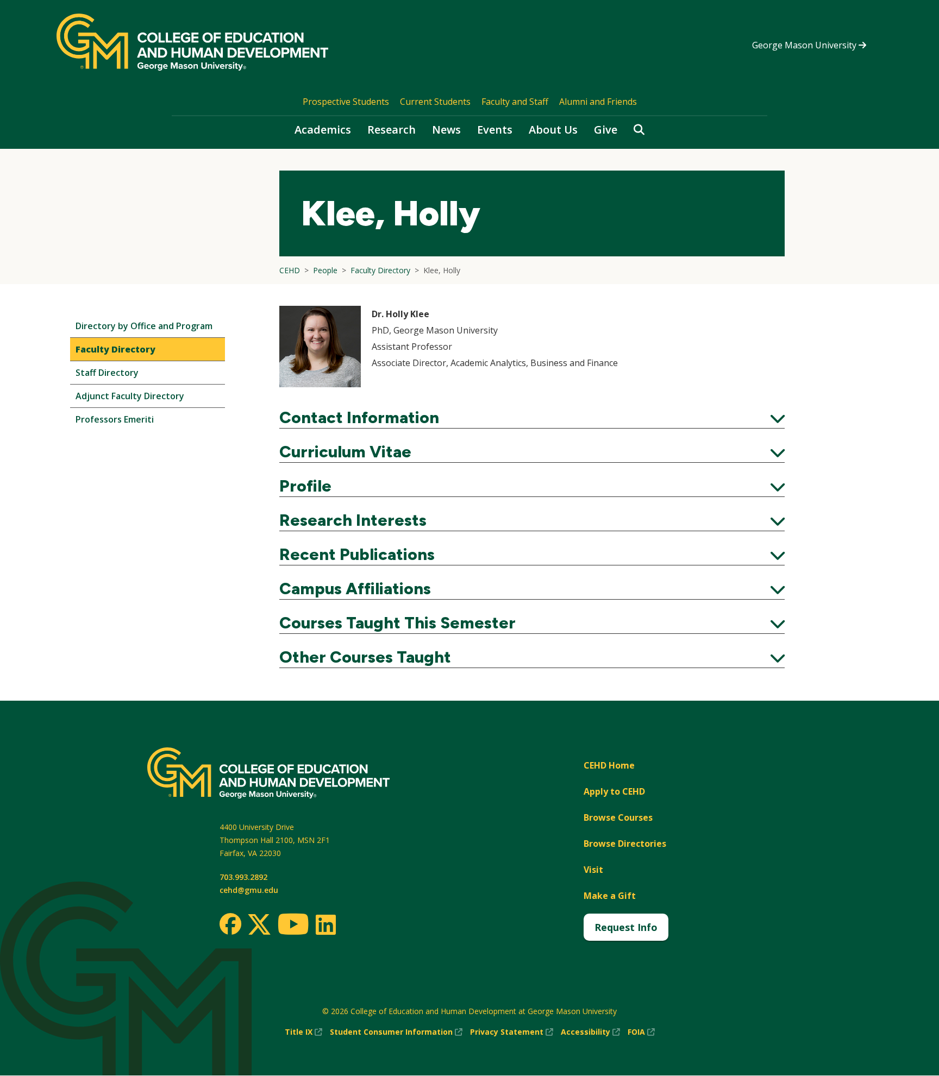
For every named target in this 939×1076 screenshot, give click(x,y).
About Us (553, 129)
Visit (593, 870)
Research (391, 129)
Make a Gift (610, 896)
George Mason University (805, 45)
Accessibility (590, 1032)
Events (494, 129)
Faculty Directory (115, 349)
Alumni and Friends (598, 102)
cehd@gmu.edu (249, 890)
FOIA (641, 1032)
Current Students (435, 102)
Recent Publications (532, 554)
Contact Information (532, 417)
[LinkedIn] (325, 924)
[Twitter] (259, 925)
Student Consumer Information (396, 1032)
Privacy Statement (511, 1032)
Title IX (303, 1032)
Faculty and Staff (514, 102)
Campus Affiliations (532, 588)
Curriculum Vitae (532, 452)
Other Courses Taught (532, 657)
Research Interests (532, 520)
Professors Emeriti (115, 419)
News (446, 129)
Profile (532, 486)
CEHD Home (609, 765)
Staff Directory (107, 373)
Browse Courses (618, 817)
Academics (323, 129)
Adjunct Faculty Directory (130, 396)
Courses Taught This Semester (532, 623)
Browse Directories (625, 844)
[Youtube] (293, 926)
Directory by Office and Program (144, 326)
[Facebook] (230, 924)
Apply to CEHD (614, 791)
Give (605, 129)
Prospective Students (346, 102)
